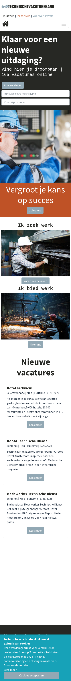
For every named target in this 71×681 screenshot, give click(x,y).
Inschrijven (23, 16)
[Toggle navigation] (64, 24)
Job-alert (35, 210)
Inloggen (8, 16)
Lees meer (10, 670)
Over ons (35, 344)
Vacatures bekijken (35, 281)
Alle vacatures (12, 85)
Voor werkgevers (43, 16)
